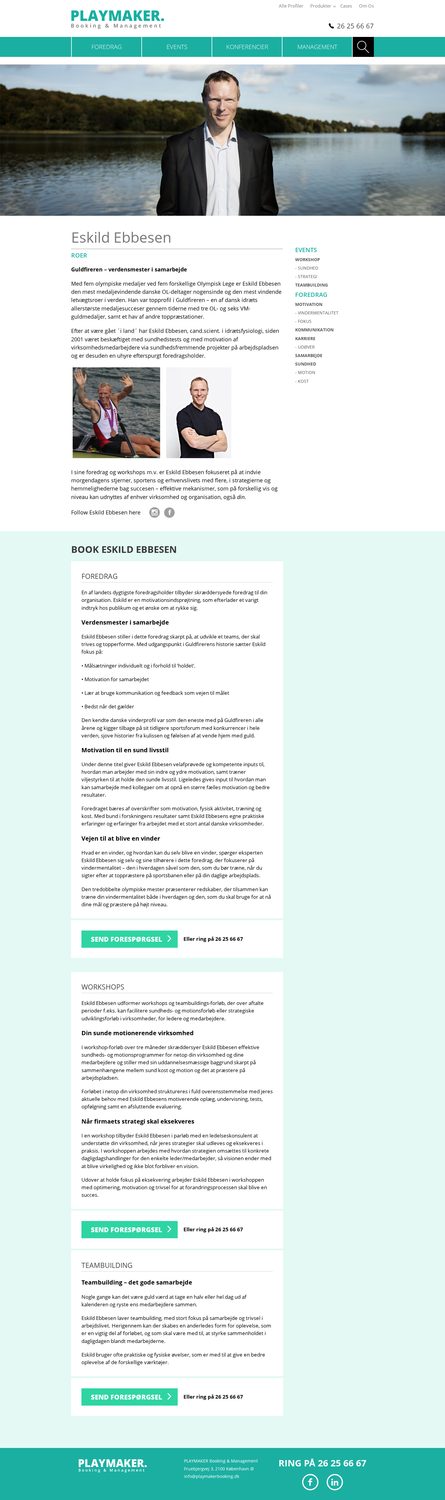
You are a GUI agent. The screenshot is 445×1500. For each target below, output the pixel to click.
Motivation (308, 304)
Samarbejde (308, 355)
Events (176, 47)
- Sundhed (306, 268)
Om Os (366, 6)
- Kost (302, 381)
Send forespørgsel (126, 939)
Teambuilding (311, 285)
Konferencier (247, 47)
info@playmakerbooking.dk (211, 1476)
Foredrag (106, 47)
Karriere (305, 338)
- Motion (305, 372)
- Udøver (305, 347)
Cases (346, 6)
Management (317, 47)
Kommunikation (314, 330)
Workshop (307, 259)
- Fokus (303, 321)
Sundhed (305, 364)
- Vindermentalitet (316, 313)
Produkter (320, 6)
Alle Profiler (291, 6)
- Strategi (306, 276)
